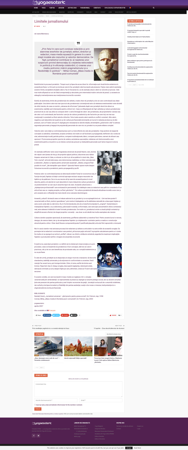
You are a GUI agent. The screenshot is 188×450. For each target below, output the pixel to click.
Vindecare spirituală (79, 434)
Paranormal (85, 8)
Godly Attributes (82, 431)
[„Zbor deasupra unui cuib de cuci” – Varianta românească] (48, 346)
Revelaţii (89, 12)
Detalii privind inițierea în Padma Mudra (138, 37)
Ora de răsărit (119, 12)
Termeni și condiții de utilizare (124, 426)
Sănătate (97, 8)
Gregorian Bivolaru (100, 428)
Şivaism (61, 8)
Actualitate (35, 12)
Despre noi (71, 12)
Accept (129, 448)
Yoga (44, 8)
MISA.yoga (77, 436)
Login (110, 12)
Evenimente (80, 12)
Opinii (36, 355)
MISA (96, 12)
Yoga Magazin (99, 426)
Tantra (52, 8)
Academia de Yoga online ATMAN (104, 434)
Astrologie (72, 8)
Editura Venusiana (100, 439)
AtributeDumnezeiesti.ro (81, 428)
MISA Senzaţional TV (80, 426)
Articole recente (131, 12)
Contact (102, 12)
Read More (137, 448)
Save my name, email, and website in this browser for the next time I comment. (59, 405)
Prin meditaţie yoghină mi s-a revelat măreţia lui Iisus (50, 328)
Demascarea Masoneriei (49, 12)
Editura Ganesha (99, 436)
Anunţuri (62, 12)
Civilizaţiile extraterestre (115, 8)
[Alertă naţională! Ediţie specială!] (78, 346)
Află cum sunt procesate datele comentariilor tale (78, 414)
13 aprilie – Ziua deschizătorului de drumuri (109, 328)
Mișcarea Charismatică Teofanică (104, 431)
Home (36, 8)
